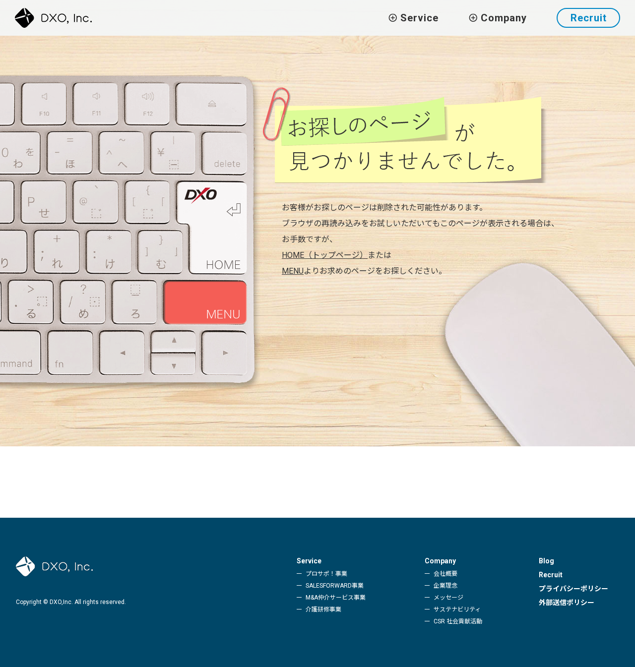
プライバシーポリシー (573, 589)
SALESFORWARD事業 (335, 585)
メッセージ (448, 597)
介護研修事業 (323, 609)
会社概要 (445, 573)
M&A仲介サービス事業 (336, 597)
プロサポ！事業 (326, 573)
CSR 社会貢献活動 (458, 621)
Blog (546, 561)
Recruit (589, 18)
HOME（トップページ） (325, 255)
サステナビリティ (457, 609)
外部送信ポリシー (566, 602)
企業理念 (445, 585)
